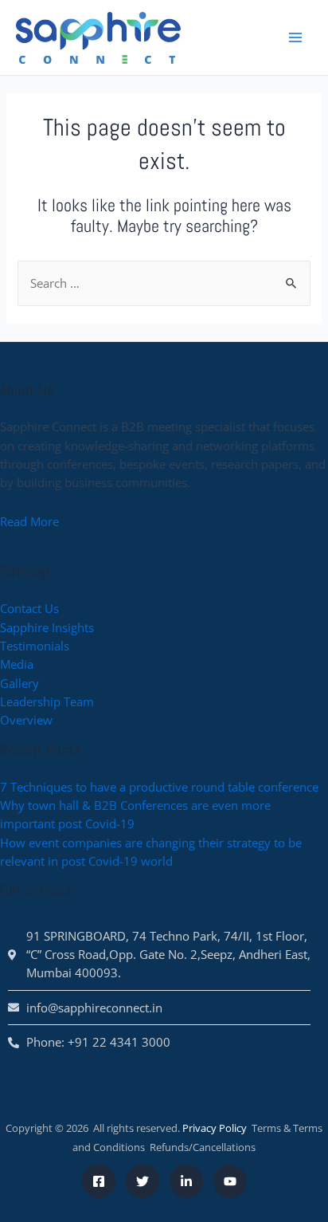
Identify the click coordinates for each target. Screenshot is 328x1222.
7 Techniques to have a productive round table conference (159, 787)
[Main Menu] (295, 37)
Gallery (19, 683)
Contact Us (29, 608)
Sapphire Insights (47, 627)
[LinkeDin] (186, 1181)
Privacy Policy (214, 1128)
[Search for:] (164, 283)
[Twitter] (142, 1181)
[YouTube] (230, 1181)
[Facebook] (98, 1181)
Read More (29, 521)
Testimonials (34, 646)
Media (16, 664)
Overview (26, 720)
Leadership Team (47, 701)
